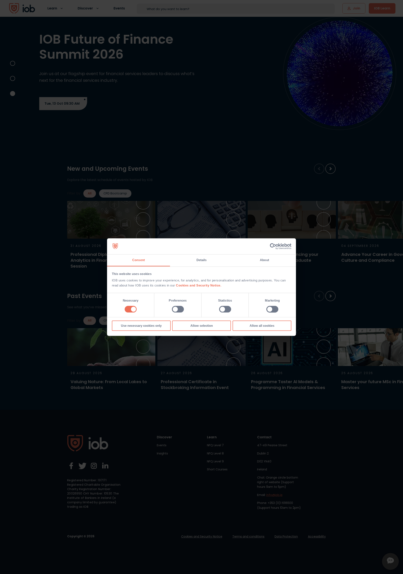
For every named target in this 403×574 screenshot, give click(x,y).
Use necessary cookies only (141, 326)
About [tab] (264, 260)
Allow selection (201, 326)
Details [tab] (201, 260)
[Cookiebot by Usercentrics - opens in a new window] (273, 246)
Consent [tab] (138, 260)
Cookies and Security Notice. (198, 285)
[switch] (178, 309)
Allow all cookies (262, 326)
